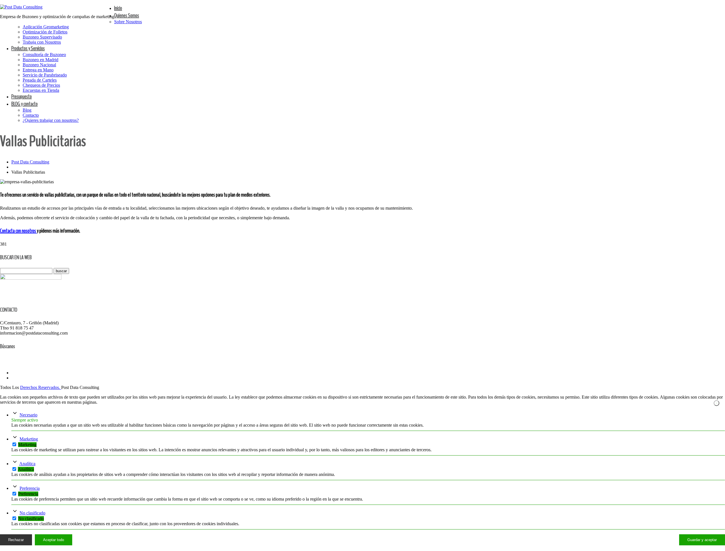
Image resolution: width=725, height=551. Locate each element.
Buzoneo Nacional (39, 64)
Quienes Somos (126, 15)
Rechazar (16, 540)
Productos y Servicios (28, 48)
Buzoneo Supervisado (42, 37)
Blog (27, 110)
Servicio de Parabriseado (45, 75)
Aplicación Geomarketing (46, 26)
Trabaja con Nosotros (42, 42)
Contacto (31, 115)
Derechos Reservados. (40, 387)
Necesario (28, 414)
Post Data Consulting (30, 161)
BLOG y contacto (24, 104)
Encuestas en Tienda (41, 90)
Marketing (29, 439)
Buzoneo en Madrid (40, 59)
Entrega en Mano (38, 69)
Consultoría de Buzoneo (44, 54)
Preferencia (30, 488)
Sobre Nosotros (128, 21)
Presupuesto (21, 96)
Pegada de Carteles (40, 80)
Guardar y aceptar (702, 540)
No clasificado (32, 512)
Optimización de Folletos (45, 31)
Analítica (27, 463)
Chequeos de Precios (41, 85)
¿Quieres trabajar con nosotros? (51, 120)
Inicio (118, 8)
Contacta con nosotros (18, 231)
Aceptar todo (53, 540)
